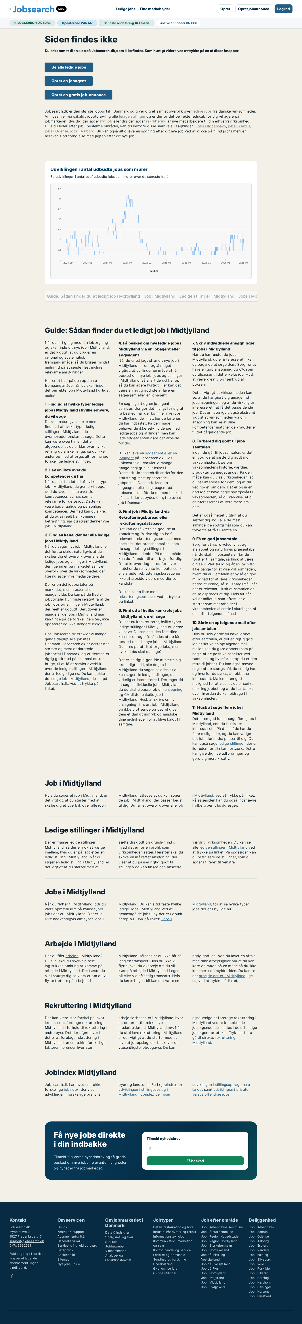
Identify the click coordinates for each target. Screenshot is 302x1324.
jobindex (71, 1089)
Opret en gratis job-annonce (79, 94)
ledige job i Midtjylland (70, 678)
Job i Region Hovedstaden (221, 1236)
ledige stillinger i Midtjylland (223, 847)
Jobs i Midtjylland (255, 296)
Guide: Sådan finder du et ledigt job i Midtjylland (93, 296)
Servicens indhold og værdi (77, 1245)
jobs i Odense (56, 131)
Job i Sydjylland (213, 1287)
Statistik (111, 1242)
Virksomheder (115, 1251)
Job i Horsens (259, 1291)
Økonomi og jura (165, 1268)
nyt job (106, 121)
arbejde (71, 956)
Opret (225, 9)
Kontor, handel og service (172, 1250)
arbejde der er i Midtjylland (222, 976)
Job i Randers (259, 1250)
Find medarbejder (155, 9)
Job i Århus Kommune (217, 1232)
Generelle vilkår (68, 1241)
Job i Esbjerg (258, 1245)
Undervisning (163, 1264)
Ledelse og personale (169, 1255)
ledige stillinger (132, 116)
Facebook (12, 1276)
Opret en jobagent (69, 80)
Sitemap (63, 1259)
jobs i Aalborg (82, 131)
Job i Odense (259, 1236)
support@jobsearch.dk (27, 1241)
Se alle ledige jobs (69, 67)
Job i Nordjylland (213, 1273)
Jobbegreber (115, 1246)
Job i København (261, 1227)
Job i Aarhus (258, 1232)
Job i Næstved (260, 1296)
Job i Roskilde (259, 1268)
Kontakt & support (70, 1232)
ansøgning (173, 689)
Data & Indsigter (117, 1232)
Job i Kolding (258, 1255)
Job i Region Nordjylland (219, 1241)
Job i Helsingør (260, 1287)
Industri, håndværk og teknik (174, 1232)
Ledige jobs (126, 9)
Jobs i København (210, 126)
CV (126, 694)
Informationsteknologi (169, 1236)
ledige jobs (202, 111)
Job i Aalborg (259, 1241)
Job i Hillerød (258, 1273)
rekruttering (156, 121)
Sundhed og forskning (169, 1259)
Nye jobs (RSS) (68, 1264)
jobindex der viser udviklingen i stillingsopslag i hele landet (195, 1089)
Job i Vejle (256, 1264)
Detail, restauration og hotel (173, 1227)
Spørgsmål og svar (119, 1237)
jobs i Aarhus (239, 126)
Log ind (283, 9)
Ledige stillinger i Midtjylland (206, 296)
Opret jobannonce (253, 9)
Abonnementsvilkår (71, 1236)
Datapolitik (65, 1250)
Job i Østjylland (212, 1278)
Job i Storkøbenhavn (216, 1245)
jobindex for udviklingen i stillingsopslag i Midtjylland (150, 1089)
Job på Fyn (209, 1268)
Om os (62, 1227)
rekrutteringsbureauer (137, 596)
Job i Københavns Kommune (222, 1227)
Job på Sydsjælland (216, 1264)
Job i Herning (259, 1278)
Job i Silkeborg (260, 1259)
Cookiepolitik (67, 1255)
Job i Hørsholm (260, 1282)
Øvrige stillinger (164, 1273)
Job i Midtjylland (160, 296)
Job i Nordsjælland (215, 1250)
